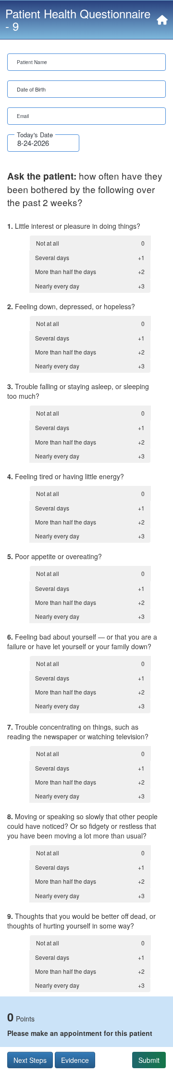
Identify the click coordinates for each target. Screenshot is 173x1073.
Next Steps (30, 1060)
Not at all (90, 243)
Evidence (75, 1060)
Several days (90, 257)
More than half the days (90, 271)
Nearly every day (90, 286)
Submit (149, 1060)
